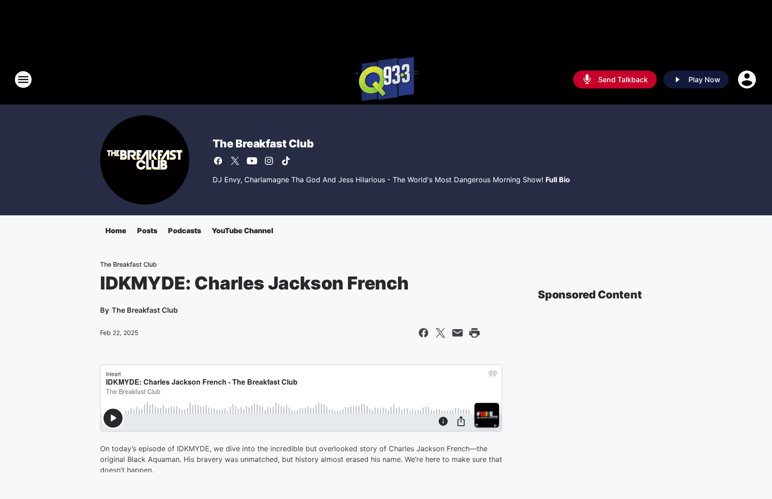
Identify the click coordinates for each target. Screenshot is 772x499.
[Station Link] (386, 79)
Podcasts (184, 230)
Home (115, 230)
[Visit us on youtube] (252, 160)
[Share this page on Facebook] (423, 333)
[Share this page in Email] (457, 333)
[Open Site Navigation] (23, 79)
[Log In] (748, 79)
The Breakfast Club (263, 143)
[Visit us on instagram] (269, 160)
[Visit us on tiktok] (286, 160)
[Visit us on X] (235, 160)
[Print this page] (474, 333)
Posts (147, 230)
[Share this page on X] (440, 333)
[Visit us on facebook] (218, 160)
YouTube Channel (242, 230)
